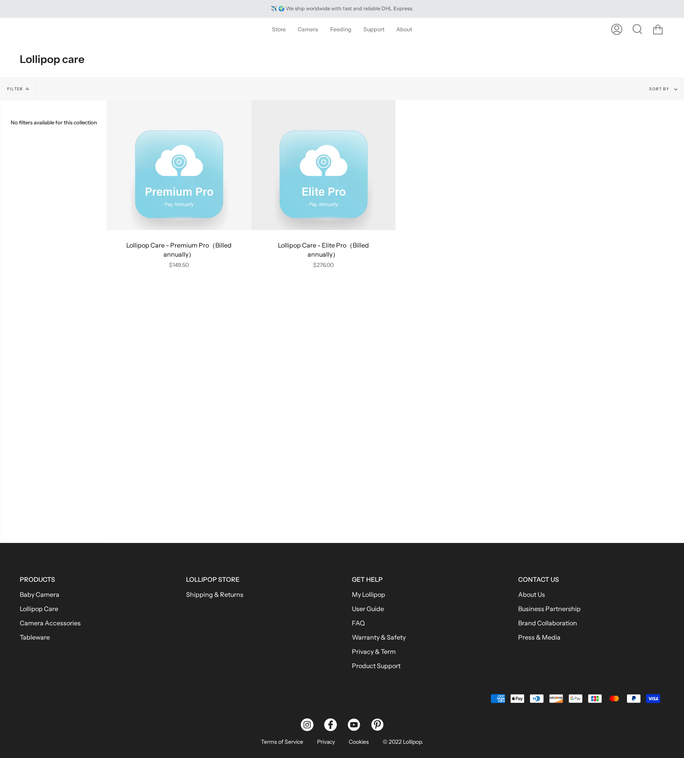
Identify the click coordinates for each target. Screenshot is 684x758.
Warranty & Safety (379, 637)
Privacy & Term (374, 651)
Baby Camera (39, 594)
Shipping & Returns (214, 594)
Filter (15, 88)
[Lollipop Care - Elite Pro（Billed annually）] (323, 165)
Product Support (376, 666)
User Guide (368, 609)
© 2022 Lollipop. (403, 741)
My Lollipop (368, 594)
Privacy (326, 741)
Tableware (35, 637)
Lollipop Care (39, 609)
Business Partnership (549, 609)
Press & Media (539, 637)
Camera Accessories (50, 623)
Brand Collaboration (547, 623)
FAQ (358, 623)
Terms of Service (282, 741)
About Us (531, 594)
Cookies (359, 741)
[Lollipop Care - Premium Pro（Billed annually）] (179, 165)
